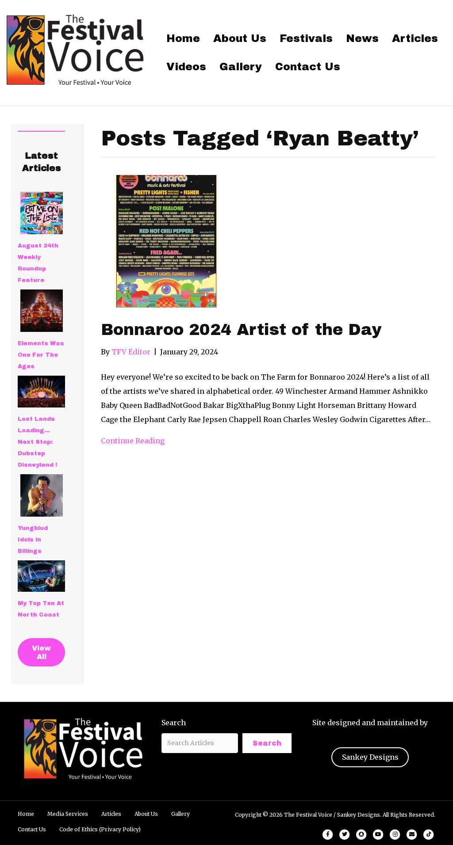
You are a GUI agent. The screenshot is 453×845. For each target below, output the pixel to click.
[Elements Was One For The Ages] (41, 310)
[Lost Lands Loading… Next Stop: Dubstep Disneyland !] (41, 391)
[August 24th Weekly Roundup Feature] (41, 213)
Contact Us (307, 66)
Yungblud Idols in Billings (33, 539)
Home (183, 38)
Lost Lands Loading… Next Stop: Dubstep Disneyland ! (37, 442)
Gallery (240, 66)
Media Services (67, 814)
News (362, 38)
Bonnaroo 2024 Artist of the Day (241, 330)
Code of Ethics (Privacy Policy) (100, 829)
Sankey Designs (370, 757)
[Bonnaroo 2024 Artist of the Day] (167, 240)
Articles (415, 38)
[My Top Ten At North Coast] (41, 576)
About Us (239, 38)
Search (173, 722)
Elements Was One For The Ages (41, 354)
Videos (186, 66)
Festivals (306, 38)
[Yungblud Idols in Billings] (41, 495)
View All (41, 652)
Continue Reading (133, 440)
